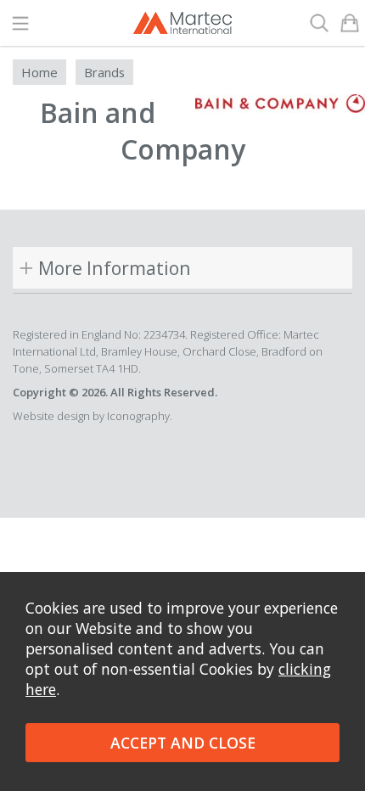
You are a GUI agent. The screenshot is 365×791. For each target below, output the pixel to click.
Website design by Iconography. (92, 416)
